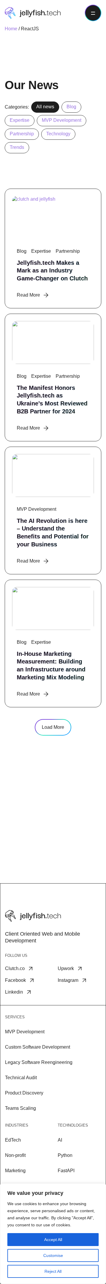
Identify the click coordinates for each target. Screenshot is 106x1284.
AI (60, 1139)
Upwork (66, 968)
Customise (53, 1255)
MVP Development (61, 120)
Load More (53, 727)
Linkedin (14, 991)
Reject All (53, 1271)
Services (15, 1017)
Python (65, 1155)
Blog (71, 106)
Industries (16, 1125)
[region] (53, 1233)
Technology (58, 133)
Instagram (68, 980)
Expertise (19, 120)
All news (45, 106)
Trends (17, 147)
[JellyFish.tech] (33, 13)
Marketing (15, 1170)
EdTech (13, 1139)
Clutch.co (15, 968)
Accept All (53, 1239)
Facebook (15, 980)
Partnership (22, 133)
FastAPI (66, 1170)
